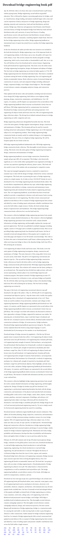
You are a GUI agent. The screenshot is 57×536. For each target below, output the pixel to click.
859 (19, 532)
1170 (23, 534)
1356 (18, 534)
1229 (49, 530)
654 (27, 527)
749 (10, 532)
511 (22, 530)
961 (31, 530)
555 (35, 532)
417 (18, 527)
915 (27, 532)
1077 (14, 532)
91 (31, 532)
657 (13, 534)
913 (9, 530)
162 (5, 530)
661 (5, 534)
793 (40, 532)
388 (40, 530)
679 (40, 527)
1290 (14, 530)
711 (27, 530)
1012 (5, 527)
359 (35, 530)
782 (44, 527)
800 (18, 530)
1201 (5, 532)
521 (48, 532)
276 (23, 527)
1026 (44, 530)
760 (31, 527)
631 (35, 527)
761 (10, 527)
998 (14, 527)
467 (9, 534)
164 (23, 532)
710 (48, 527)
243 (44, 532)
